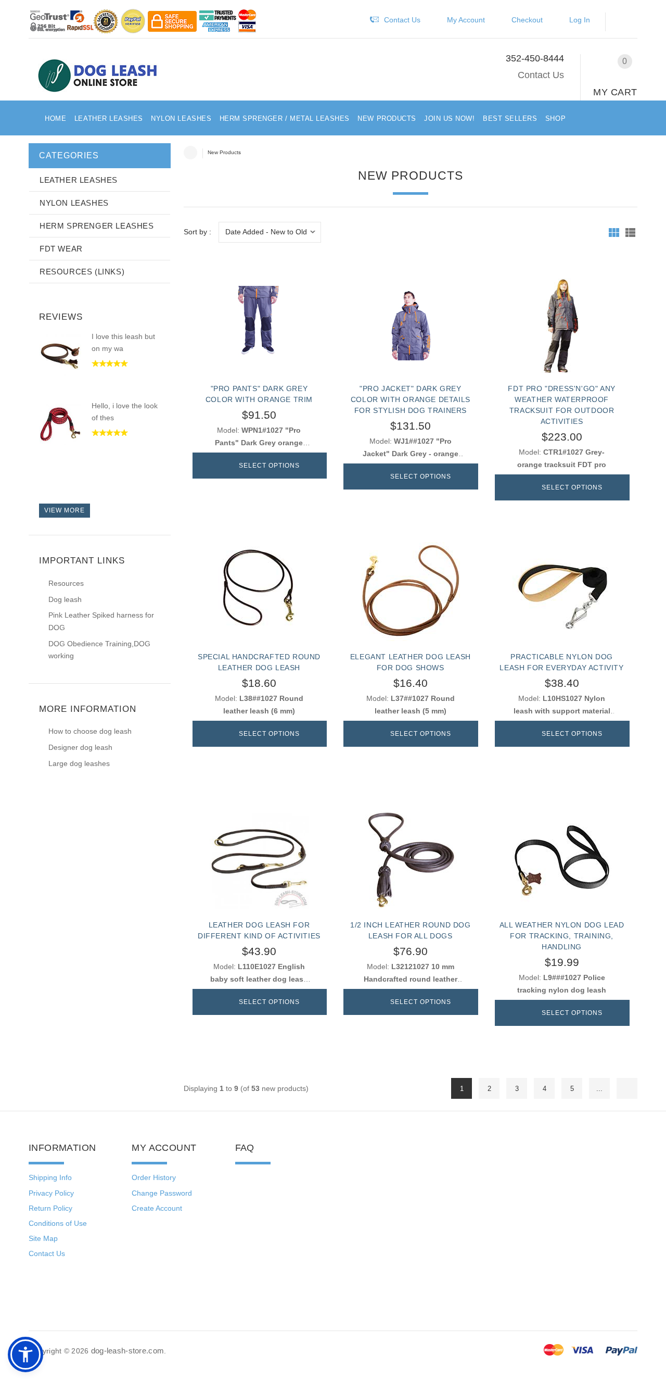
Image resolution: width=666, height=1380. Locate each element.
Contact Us (541, 75)
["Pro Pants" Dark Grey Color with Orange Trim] (259, 323)
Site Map (43, 1238)
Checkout (527, 20)
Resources (66, 583)
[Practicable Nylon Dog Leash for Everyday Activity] (562, 591)
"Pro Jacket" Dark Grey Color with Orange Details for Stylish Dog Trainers (410, 399)
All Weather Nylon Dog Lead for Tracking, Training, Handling (561, 936)
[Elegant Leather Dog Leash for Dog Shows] (410, 591)
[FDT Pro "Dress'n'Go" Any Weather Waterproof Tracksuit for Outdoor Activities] (562, 323)
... (599, 1089)
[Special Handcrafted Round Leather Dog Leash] (259, 591)
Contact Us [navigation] (402, 20)
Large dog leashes (79, 763)
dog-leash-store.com (127, 1350)
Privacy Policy (51, 1193)
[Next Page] (627, 1088)
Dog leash (65, 599)
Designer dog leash (80, 747)
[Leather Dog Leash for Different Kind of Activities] (259, 859)
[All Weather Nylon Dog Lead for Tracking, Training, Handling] (562, 859)
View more (64, 510)
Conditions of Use (58, 1223)
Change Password (162, 1193)
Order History (154, 1177)
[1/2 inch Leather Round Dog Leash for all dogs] (410, 859)
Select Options (269, 465)
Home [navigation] (190, 152)
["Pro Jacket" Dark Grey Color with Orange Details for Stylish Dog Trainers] (410, 323)
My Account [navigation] (466, 20)
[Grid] (614, 232)
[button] (626, 22)
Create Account (157, 1208)
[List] (630, 232)
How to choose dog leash (90, 731)
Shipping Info (50, 1177)
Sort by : (197, 232)
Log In (579, 20)
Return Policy (50, 1208)
